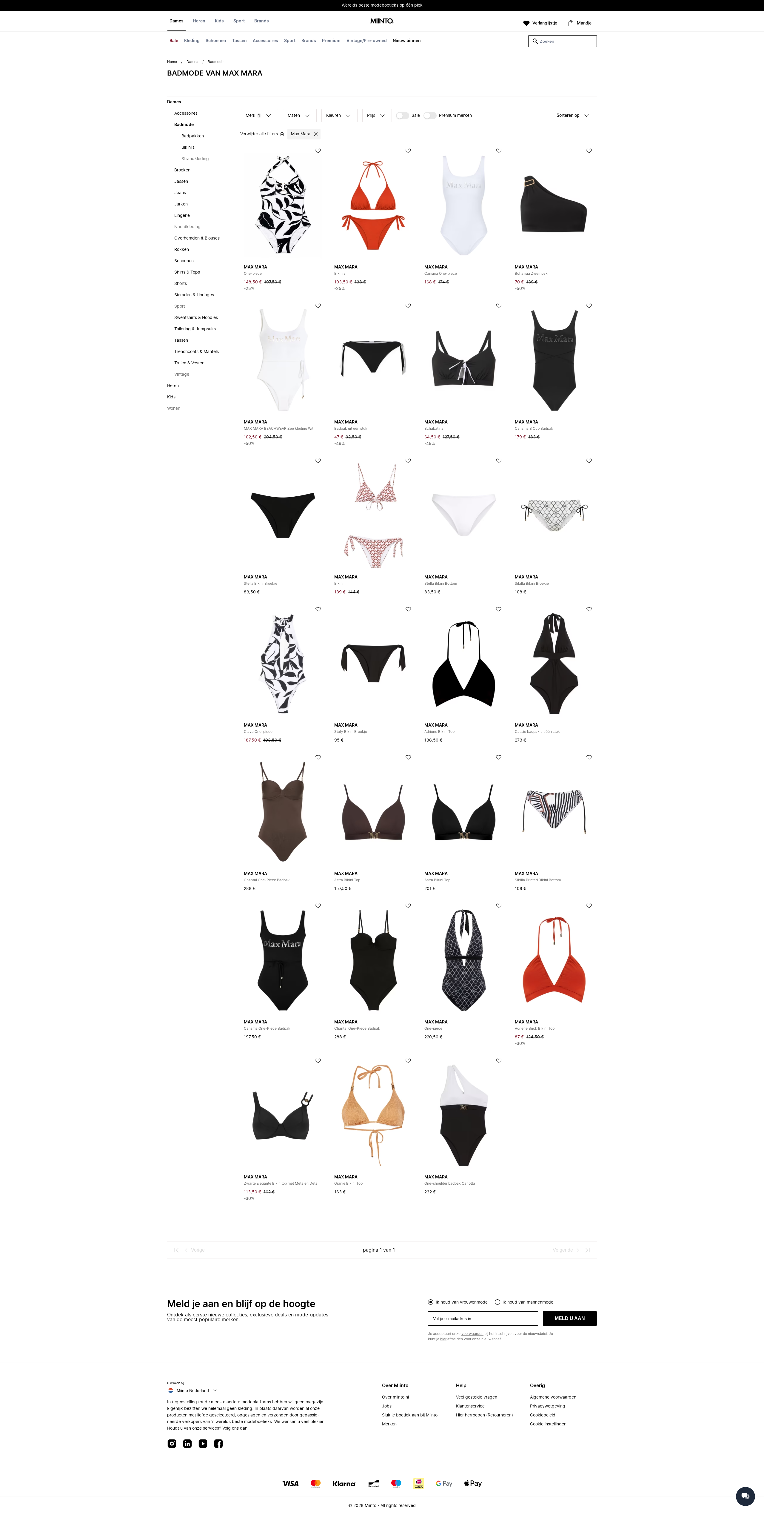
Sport (289, 41)
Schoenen (216, 41)
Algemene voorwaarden (553, 1397)
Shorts (180, 284)
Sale (174, 41)
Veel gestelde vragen (476, 1397)
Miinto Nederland (193, 1390)
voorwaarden (472, 1334)
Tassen (239, 41)
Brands (308, 41)
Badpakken (192, 136)
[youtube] (203, 1444)
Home (172, 62)
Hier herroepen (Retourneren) (484, 1415)
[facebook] (218, 1444)
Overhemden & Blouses (197, 238)
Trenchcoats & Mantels (196, 352)
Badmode (184, 125)
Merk (253, 115)
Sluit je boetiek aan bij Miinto (410, 1415)
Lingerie (182, 216)
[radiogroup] (512, 1301)
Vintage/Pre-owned (366, 41)
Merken (389, 1424)
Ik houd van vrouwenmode (462, 1302)
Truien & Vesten (189, 363)
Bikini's (188, 147)
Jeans (180, 193)
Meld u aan (570, 1318)
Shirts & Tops (187, 272)
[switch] (408, 115)
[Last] (587, 1250)
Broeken (182, 170)
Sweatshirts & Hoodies (196, 318)
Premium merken (455, 115)
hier (443, 1339)
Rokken (181, 250)
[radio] (430, 1302)
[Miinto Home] (382, 21)
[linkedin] (187, 1444)
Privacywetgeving (547, 1406)
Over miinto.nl (395, 1397)
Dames (177, 21)
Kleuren (333, 115)
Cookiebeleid (542, 1415)
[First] (176, 1250)
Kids (219, 21)
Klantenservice (470, 1406)
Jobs (387, 1406)
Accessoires (265, 41)
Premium (331, 41)
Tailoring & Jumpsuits (195, 329)
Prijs (371, 115)
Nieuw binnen (407, 41)
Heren (199, 21)
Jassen (181, 181)
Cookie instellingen (548, 1424)
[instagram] (172, 1444)
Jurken (181, 204)
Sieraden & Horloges (194, 295)
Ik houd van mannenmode (528, 1302)
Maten (294, 115)
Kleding (192, 41)
